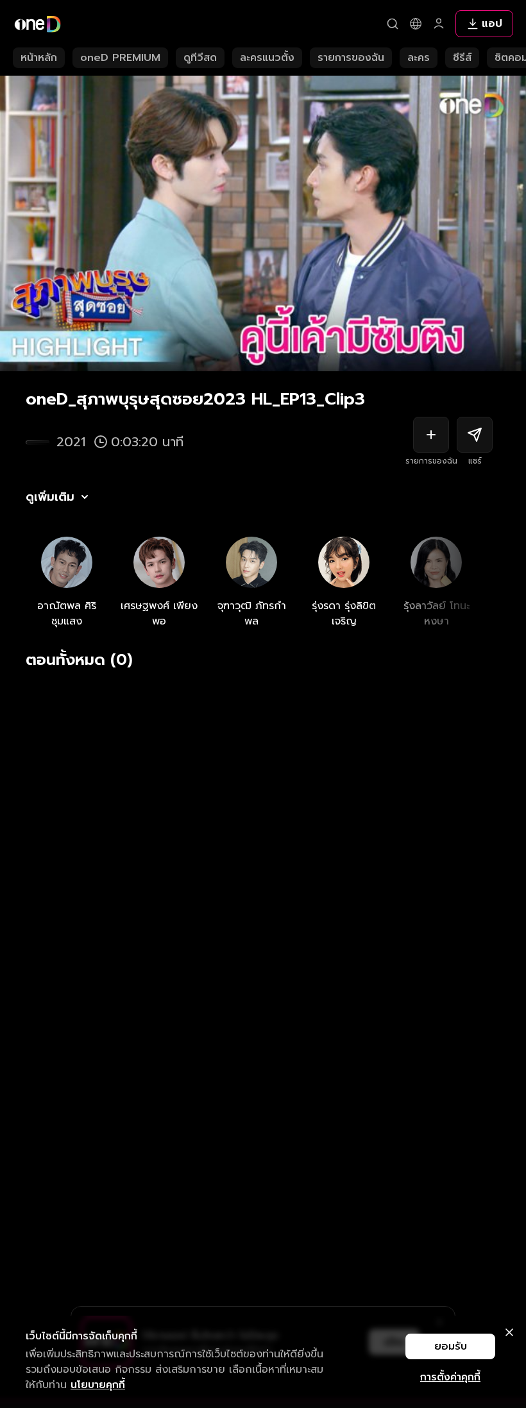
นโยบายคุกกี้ (98, 1385)
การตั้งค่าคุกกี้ (450, 1377)
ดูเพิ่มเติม (50, 497)
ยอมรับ (450, 1346)
